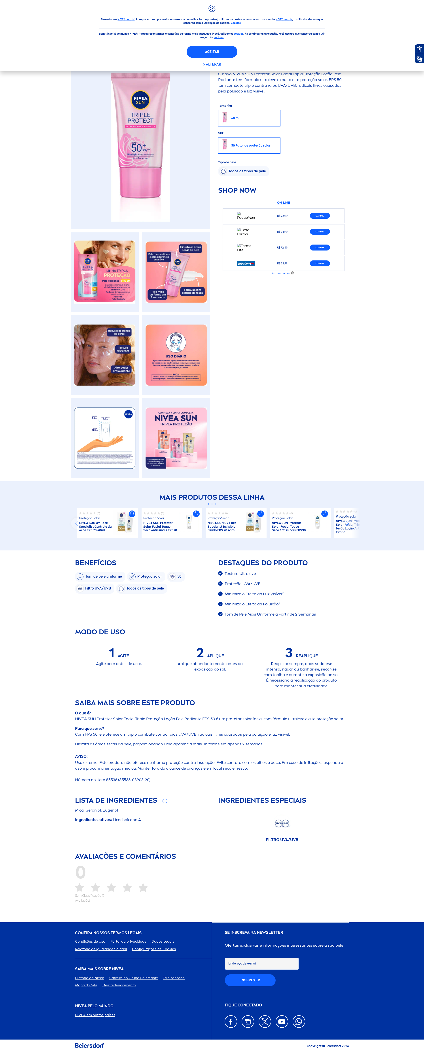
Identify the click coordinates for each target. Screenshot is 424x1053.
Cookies (236, 22)
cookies (238, 33)
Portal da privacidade (128, 941)
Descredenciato (119, 985)
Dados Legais (162, 941)
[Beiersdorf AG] (89, 1046)
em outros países (95, 1015)
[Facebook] (231, 1021)
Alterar (213, 64)
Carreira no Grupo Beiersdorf (133, 978)
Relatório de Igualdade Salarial (101, 949)
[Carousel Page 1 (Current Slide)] (208, 504)
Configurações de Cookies (154, 949)
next (347, 523)
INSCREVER (250, 980)
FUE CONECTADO (243, 1005)
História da (89, 978)
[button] (132, 513)
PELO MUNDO (94, 1006)
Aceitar (212, 52)
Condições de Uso (90, 941)
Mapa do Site (86, 985)
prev (77, 523)
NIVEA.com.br (125, 19)
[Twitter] (265, 1021)
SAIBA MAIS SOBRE (99, 969)
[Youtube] (282, 1021)
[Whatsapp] (299, 1021)
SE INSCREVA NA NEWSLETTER (254, 932)
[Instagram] (248, 1021)
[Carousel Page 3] (215, 504)
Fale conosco (174, 978)
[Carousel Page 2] (212, 504)
